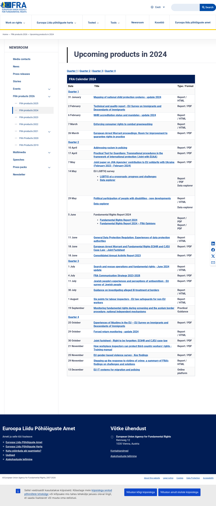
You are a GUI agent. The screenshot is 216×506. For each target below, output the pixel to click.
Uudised (10, 455)
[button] (213, 243)
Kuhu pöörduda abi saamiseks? (23, 450)
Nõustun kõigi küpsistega (141, 492)
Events (17, 88)
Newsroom (137, 22)
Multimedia (19, 152)
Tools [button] (114, 22)
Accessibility (208, 478)
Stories (17, 81)
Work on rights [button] (14, 22)
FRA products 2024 (28, 110)
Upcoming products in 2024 (42, 34)
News (16, 66)
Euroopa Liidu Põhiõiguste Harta (24, 446)
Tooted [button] (92, 22)
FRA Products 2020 (28, 138)
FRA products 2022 (28, 124)
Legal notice (168, 478)
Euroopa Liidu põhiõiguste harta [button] (55, 22)
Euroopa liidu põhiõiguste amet (192, 22)
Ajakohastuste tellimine (19, 459)
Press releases (21, 73)
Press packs (20, 167)
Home (5, 34)
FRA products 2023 (28, 117)
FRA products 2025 (28, 103)
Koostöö (159, 22)
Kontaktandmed (119, 450)
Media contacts (21, 59)
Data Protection (193, 478)
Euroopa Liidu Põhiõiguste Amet (24, 442)
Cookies (179, 478)
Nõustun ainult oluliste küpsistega (179, 492)
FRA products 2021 (28, 131)
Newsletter (19, 174)
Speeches (18, 159)
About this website (152, 478)
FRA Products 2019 (28, 145)
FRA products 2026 (19, 34)
